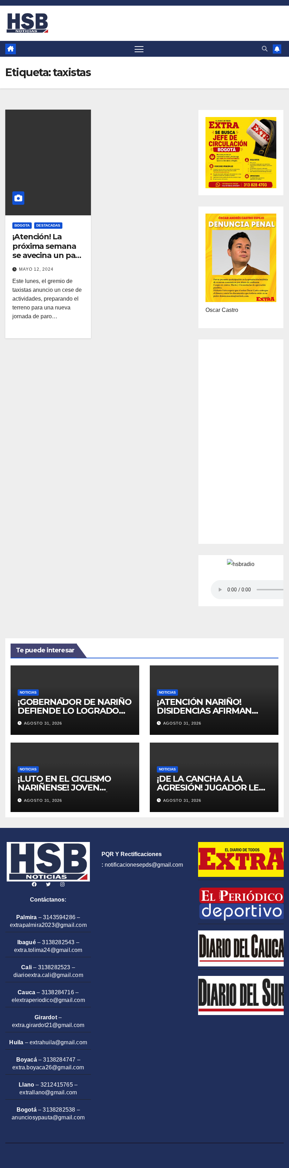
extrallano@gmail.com (48, 1092)
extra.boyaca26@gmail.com (48, 1067)
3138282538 (59, 1110)
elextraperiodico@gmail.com (48, 1000)
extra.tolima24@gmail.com (48, 950)
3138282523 (54, 967)
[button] (265, 49)
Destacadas (48, 225)
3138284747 (59, 1060)
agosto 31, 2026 (43, 723)
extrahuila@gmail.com (58, 1042)
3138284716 (58, 992)
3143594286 (59, 917)
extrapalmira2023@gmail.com (48, 925)
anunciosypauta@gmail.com (48, 1117)
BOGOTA (22, 225)
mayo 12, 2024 (36, 269)
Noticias (28, 692)
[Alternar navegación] (139, 48)
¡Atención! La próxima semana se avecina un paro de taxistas (47, 250)
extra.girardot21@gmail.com (48, 1025)
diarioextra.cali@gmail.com (48, 975)
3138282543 (58, 942)
